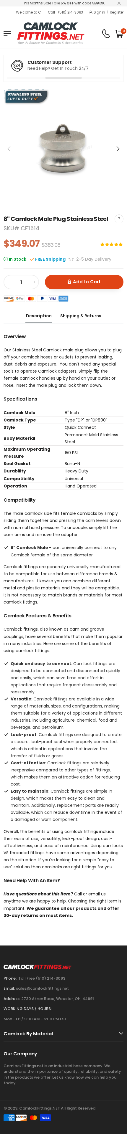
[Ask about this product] (119, 218)
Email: (9, 988)
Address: (12, 998)
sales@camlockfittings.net (42, 988)
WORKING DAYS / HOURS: (28, 1008)
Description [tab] (39, 316)
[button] (117, 148)
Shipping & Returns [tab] (80, 316)
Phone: (10, 978)
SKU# (12, 228)
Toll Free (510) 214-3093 (41, 978)
